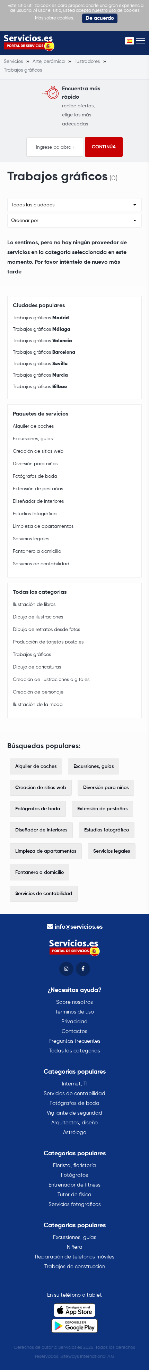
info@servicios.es (79, 927)
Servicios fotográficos (75, 1204)
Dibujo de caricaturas (37, 667)
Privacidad (74, 1021)
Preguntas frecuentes (74, 1041)
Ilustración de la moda (38, 704)
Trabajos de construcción (74, 1266)
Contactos (74, 1031)
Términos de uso (74, 1012)
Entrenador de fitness (74, 1185)
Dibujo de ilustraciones (38, 617)
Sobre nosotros (74, 1002)
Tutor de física (74, 1194)
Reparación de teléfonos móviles (74, 1257)
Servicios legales (31, 538)
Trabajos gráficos (41, 317)
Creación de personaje (38, 692)
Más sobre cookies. (54, 18)
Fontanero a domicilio (37, 551)
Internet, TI (74, 1083)
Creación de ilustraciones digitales (51, 679)
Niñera (74, 1247)
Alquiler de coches (33, 426)
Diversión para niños (35, 463)
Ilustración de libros (34, 604)
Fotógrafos (74, 1175)
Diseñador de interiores (38, 501)
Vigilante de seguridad (74, 1113)
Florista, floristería (74, 1165)
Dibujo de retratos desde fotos (46, 629)
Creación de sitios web (38, 451)
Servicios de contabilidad (41, 563)
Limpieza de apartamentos (43, 526)
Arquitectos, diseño (74, 1122)
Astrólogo (74, 1132)
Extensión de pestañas (38, 488)
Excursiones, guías (33, 438)
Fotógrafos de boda (35, 476)
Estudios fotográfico (34, 513)
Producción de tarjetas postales (48, 642)
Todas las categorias (74, 1050)
